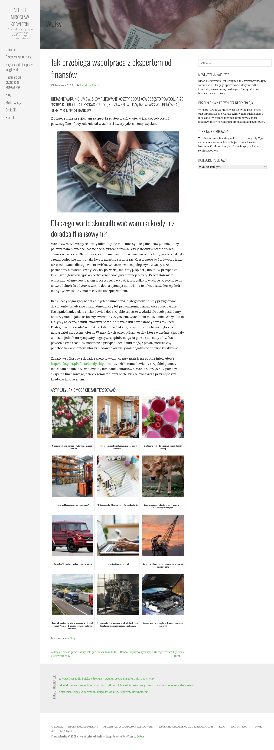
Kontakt (11, 117)
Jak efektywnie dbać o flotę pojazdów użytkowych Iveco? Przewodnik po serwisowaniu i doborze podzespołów (126, 685)
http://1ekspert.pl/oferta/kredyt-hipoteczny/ (83, 364)
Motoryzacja (14, 102)
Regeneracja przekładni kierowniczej (13, 82)
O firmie (11, 49)
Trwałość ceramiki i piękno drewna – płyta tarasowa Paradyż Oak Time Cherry (107, 678)
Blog (9, 94)
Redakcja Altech (89, 85)
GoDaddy (141, 736)
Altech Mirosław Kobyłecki (20, 17)
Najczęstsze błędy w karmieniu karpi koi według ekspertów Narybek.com (103, 691)
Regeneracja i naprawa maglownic (20, 66)
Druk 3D (11, 110)
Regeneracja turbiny (18, 57)
